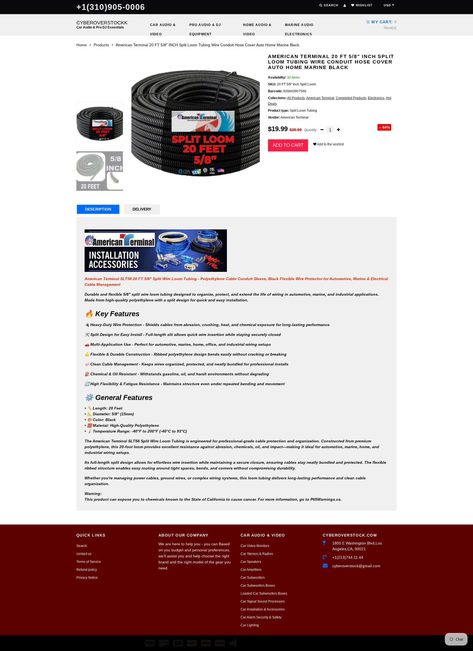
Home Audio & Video (257, 26)
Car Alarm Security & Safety (261, 617)
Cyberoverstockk (102, 24)
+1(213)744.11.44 (347, 557)
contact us (83, 554)
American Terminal (320, 98)
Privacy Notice (87, 578)
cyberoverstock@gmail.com (356, 566)
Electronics (376, 98)
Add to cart (288, 145)
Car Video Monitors (255, 546)
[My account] (345, 5)
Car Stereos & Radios (257, 554)
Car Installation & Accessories (263, 609)
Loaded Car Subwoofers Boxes (264, 593)
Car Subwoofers (253, 578)
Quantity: (310, 130)
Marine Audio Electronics (299, 26)
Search (81, 546)
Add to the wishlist (330, 144)
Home (81, 45)
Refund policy (86, 570)
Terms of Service (88, 562)
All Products (296, 98)
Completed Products (351, 98)
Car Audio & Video (163, 26)
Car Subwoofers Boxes (258, 585)
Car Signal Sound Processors (263, 601)
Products (101, 45)
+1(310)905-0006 (110, 6)
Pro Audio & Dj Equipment (205, 26)
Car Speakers (251, 562)
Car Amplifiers (251, 570)
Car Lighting (250, 625)
